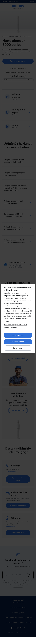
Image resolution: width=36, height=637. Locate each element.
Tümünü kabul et (18, 335)
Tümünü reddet (18, 341)
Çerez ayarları (18, 348)
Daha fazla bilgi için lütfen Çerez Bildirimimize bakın (15, 326)
